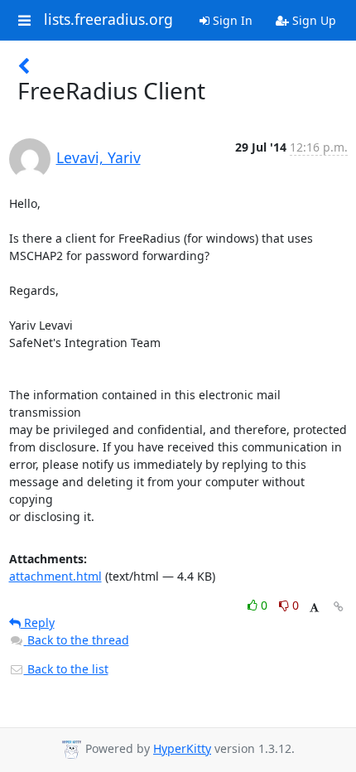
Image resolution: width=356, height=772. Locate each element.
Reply (38, 622)
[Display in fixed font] (314, 607)
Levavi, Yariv (98, 157)
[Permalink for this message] (339, 607)
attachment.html (55, 576)
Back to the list (66, 669)
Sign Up (312, 20)
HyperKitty (182, 748)
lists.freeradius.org (108, 20)
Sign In (231, 20)
